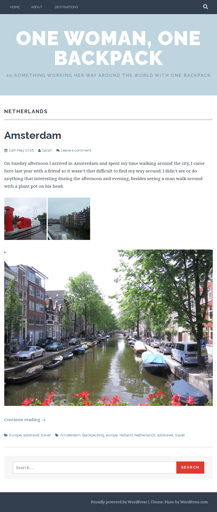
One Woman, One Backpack (108, 48)
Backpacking (93, 435)
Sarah (47, 150)
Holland (126, 435)
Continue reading (25, 419)
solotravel (31, 435)
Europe (15, 435)
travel (46, 435)
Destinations (66, 7)
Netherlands (144, 435)
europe (112, 435)
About (36, 7)
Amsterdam (32, 135)
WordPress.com (194, 501)
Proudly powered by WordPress (119, 501)
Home (15, 7)
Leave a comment (76, 150)
